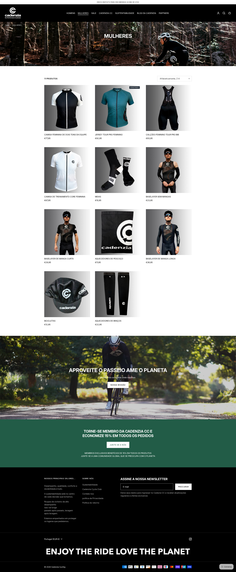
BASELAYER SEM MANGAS (158, 196)
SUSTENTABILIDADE (124, 13)
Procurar (183, 487)
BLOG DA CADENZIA (146, 13)
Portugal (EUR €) (52, 539)
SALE (93, 13)
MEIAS (98, 196)
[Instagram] (190, 539)
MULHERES (83, 13)
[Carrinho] (229, 13)
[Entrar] (218, 13)
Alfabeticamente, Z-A (170, 78)
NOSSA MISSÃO (118, 385)
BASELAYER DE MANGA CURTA (59, 258)
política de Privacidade (92, 498)
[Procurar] (224, 13)
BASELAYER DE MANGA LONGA (161, 258)
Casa (7, 25)
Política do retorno (90, 502)
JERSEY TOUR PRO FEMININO (109, 134)
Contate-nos (88, 494)
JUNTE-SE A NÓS (118, 445)
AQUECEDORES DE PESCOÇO (109, 258)
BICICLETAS (49, 321)
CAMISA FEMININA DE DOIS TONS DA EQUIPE (65, 134)
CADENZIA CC (105, 13)
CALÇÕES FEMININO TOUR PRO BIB (162, 134)
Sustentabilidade (90, 484)
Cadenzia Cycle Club (92, 489)
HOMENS (70, 13)
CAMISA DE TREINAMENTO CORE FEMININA (64, 196)
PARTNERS (164, 13)
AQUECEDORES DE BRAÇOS (108, 321)
